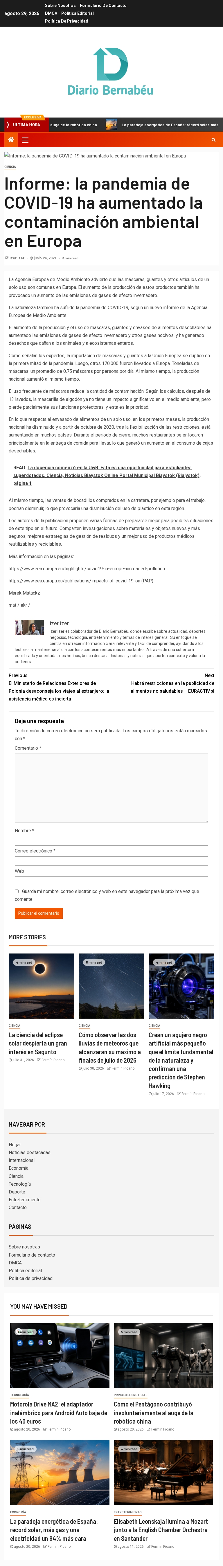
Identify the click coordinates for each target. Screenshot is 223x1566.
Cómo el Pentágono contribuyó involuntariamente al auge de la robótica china (153, 1412)
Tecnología (20, 1184)
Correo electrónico (35, 851)
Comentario (28, 748)
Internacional (22, 1160)
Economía (18, 1168)
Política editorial (77, 13)
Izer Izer (17, 258)
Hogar (15, 1144)
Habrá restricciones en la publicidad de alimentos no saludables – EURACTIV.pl (172, 683)
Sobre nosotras (60, 5)
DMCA (51, 13)
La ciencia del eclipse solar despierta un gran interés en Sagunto (38, 1043)
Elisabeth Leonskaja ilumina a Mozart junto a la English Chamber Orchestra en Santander (161, 1529)
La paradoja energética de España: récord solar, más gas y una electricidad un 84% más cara (54, 1529)
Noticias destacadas (30, 1152)
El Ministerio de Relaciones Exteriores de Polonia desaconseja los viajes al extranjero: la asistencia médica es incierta (59, 687)
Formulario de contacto (103, 5)
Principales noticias (131, 1395)
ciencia (10, 166)
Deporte (17, 1192)
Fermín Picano (53, 1060)
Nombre (24, 830)
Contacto (18, 1207)
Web (19, 871)
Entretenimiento (25, 1199)
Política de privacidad (66, 21)
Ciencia (16, 1176)
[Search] (213, 139)
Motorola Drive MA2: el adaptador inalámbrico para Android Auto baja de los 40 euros (58, 1412)
